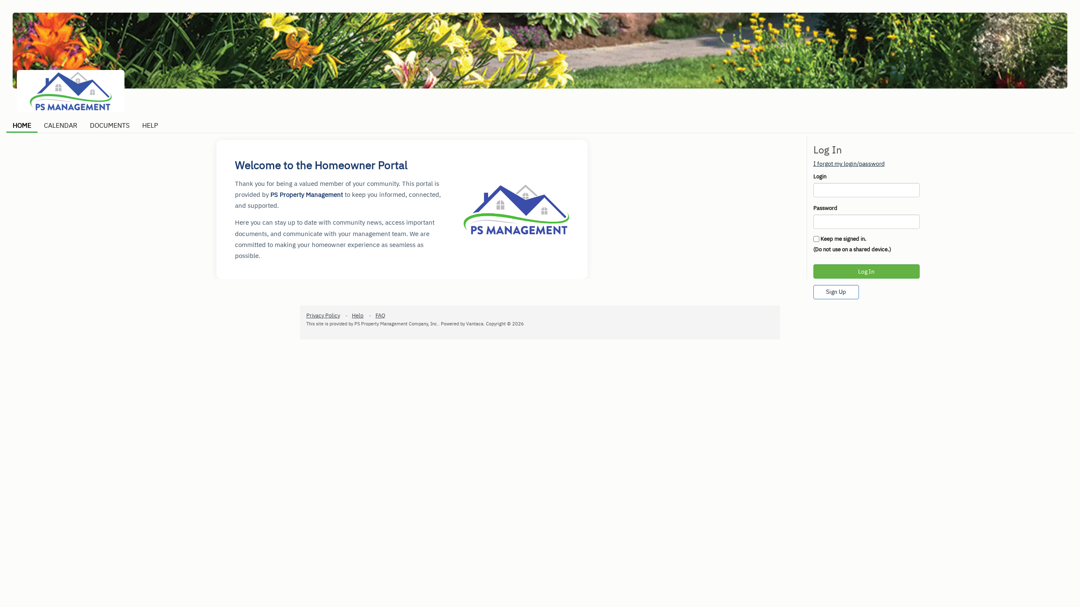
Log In (866, 271)
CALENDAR (60, 125)
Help (358, 315)
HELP (150, 125)
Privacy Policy (323, 315)
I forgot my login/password (849, 163)
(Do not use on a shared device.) (852, 249)
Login (819, 176)
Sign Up (836, 291)
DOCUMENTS (110, 125)
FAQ (380, 315)
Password (825, 208)
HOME (22, 125)
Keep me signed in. (844, 238)
